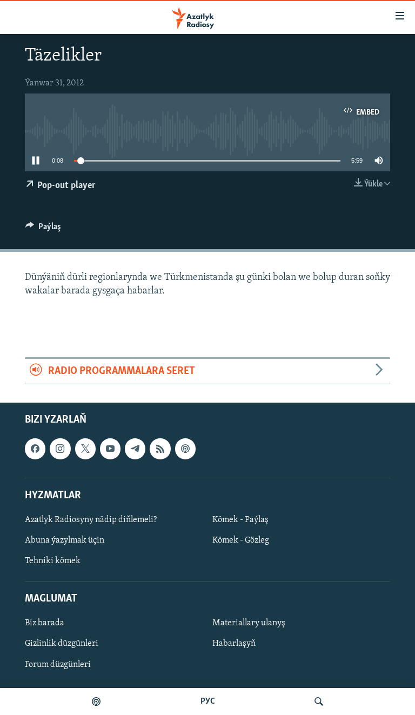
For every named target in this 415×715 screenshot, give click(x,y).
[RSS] (160, 448)
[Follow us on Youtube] (110, 448)
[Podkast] (96, 701)
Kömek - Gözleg (240, 540)
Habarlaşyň (234, 643)
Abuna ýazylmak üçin (64, 540)
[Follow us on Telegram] (135, 448)
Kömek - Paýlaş (240, 520)
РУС (207, 701)
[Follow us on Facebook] (35, 448)
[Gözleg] (319, 701)
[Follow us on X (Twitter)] (85, 448)
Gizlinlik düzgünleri (61, 643)
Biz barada (44, 623)
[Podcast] (185, 448)
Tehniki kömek (53, 561)
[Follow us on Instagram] (60, 448)
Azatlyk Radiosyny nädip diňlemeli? (91, 520)
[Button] (43, 229)
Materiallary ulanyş (248, 623)
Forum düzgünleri (58, 664)
